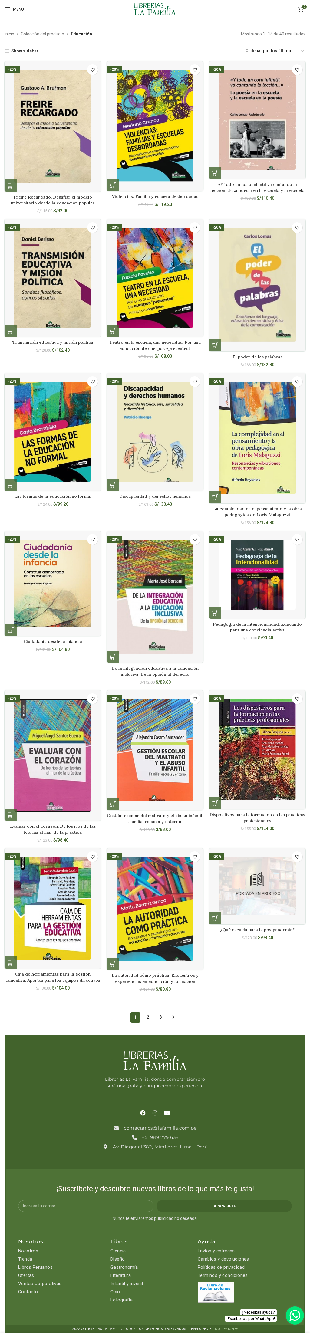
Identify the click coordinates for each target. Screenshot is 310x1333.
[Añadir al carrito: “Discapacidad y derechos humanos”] (113, 485)
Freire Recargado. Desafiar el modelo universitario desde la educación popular (53, 200)
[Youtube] (167, 1112)
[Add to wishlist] (92, 69)
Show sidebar (24, 51)
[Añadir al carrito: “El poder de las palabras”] (215, 345)
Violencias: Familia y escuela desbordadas (155, 196)
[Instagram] (155, 1112)
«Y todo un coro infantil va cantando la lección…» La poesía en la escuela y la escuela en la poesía (257, 190)
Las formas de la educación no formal (52, 496)
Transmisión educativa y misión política (52, 342)
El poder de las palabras (257, 357)
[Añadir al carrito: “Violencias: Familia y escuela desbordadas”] (113, 185)
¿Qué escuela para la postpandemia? (257, 930)
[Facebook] (142, 1112)
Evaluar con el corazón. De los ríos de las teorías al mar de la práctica (53, 829)
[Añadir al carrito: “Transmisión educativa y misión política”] (11, 331)
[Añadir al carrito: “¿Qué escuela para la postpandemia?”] (215, 918)
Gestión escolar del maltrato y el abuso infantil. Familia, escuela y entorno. (155, 818)
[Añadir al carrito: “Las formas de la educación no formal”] (11, 485)
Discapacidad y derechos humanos (155, 496)
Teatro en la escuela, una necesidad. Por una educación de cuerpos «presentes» (155, 345)
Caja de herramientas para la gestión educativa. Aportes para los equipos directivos (52, 977)
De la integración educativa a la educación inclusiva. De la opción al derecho (155, 671)
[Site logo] (155, 8)
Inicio (9, 34)
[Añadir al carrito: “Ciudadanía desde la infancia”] (11, 630)
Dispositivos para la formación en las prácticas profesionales (257, 817)
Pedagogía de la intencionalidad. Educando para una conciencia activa (257, 627)
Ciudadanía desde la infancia (53, 641)
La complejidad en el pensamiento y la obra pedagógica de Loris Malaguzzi (257, 511)
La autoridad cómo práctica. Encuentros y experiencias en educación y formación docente (155, 981)
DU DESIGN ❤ (226, 1329)
